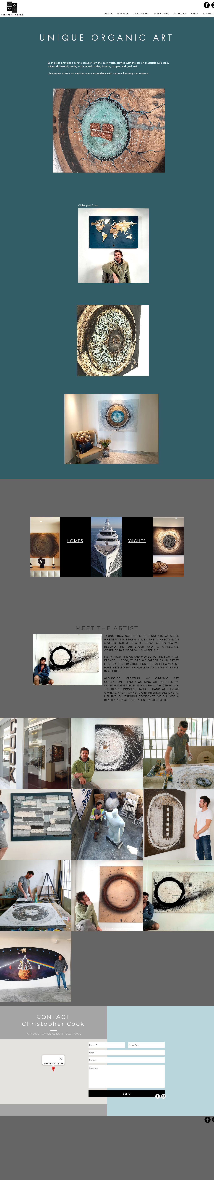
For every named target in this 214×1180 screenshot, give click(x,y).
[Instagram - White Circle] (163, 1096)
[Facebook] (207, 5)
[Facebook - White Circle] (157, 1096)
